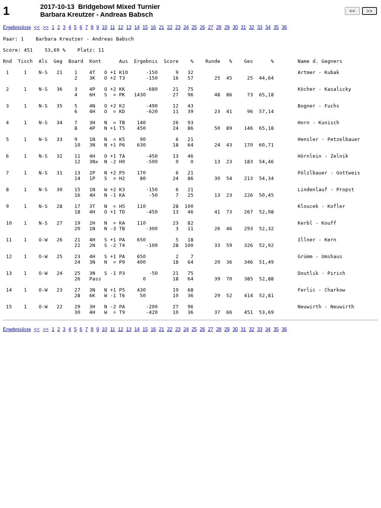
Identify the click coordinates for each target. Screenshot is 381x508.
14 (137, 27)
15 (145, 27)
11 (112, 27)
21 (161, 27)
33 (259, 27)
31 (243, 27)
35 (276, 27)
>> (369, 11)
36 (284, 27)
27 (210, 27)
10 (104, 27)
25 (194, 27)
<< (352, 11)
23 (177, 27)
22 (169, 27)
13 (128, 27)
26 (202, 27)
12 (120, 27)
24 (186, 27)
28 (218, 27)
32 (251, 27)
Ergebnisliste (17, 27)
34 (267, 27)
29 (227, 27)
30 (235, 27)
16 (153, 27)
